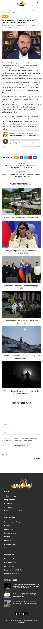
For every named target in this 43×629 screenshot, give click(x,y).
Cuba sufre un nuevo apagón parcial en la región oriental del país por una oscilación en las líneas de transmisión (26, 586)
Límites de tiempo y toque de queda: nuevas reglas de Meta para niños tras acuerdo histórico (25, 594)
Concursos (8, 503)
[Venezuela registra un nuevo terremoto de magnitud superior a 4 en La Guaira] (21, 374)
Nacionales (8, 529)
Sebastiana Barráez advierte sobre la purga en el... (21, 287)
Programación (9, 500)
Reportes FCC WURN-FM (13, 570)
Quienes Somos (10, 496)
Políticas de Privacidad (13, 511)
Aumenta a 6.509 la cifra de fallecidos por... (21, 218)
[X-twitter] (19, 613)
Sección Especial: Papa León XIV (16, 522)
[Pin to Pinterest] (30, 157)
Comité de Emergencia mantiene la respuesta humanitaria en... (21, 357)
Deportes (7, 540)
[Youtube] (23, 613)
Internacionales (10, 533)
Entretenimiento (10, 544)
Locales (7, 526)
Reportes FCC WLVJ (11, 574)
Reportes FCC (9, 566)
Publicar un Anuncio (11, 559)
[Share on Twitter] (26, 157)
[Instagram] (26, 613)
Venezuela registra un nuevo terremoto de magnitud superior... (21, 392)
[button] (37, 3)
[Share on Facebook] (21, 157)
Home (4, 10)
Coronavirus (9, 548)
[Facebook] (16, 613)
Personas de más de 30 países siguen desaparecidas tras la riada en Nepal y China (25, 603)
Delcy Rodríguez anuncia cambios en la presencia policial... (22, 251)
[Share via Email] (35, 157)
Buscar (4, 455)
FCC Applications (10, 563)
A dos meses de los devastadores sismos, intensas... (21, 322)
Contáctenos (9, 507)
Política (7, 537)
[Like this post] (17, 157)
